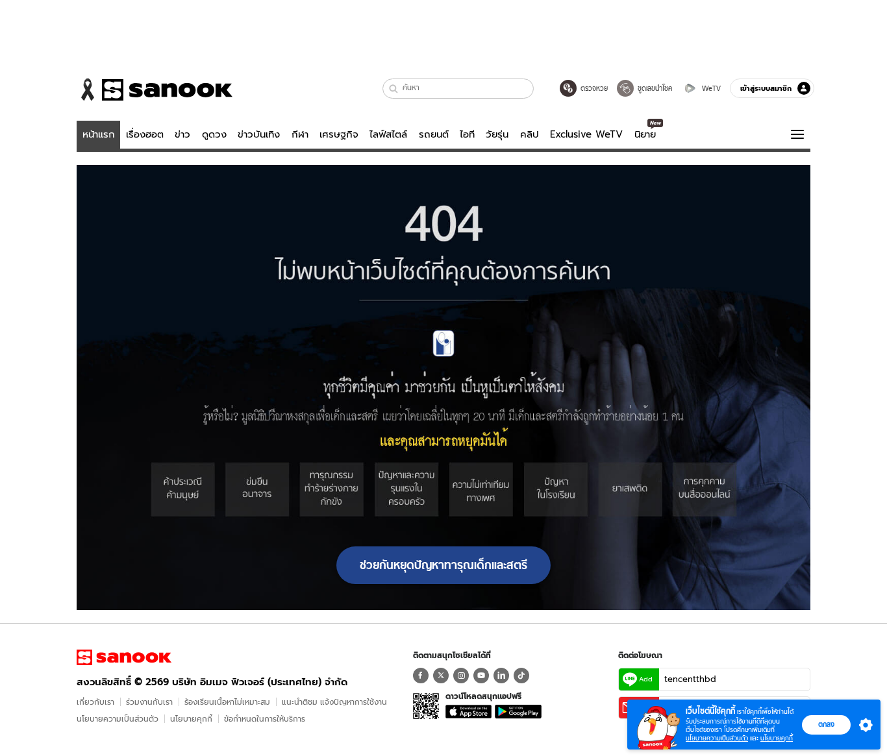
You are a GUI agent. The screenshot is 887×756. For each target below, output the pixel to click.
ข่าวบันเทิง (259, 134)
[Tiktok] (521, 675)
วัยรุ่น (497, 134)
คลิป (529, 134)
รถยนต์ (434, 134)
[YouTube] (481, 675)
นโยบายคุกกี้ (191, 718)
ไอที (467, 134)
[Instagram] (461, 675)
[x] (441, 675)
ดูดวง (214, 134)
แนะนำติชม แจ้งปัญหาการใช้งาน (334, 701)
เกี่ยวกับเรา (95, 701)
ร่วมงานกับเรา (149, 701)
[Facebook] (421, 675)
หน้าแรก (98, 134)
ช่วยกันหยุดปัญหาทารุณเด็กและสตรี (443, 565)
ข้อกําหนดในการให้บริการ (264, 718)
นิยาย (645, 134)
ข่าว (182, 134)
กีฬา (300, 134)
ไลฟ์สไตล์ (388, 134)
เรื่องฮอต (145, 134)
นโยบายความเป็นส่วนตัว (117, 718)
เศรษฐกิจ (338, 134)
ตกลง (826, 724)
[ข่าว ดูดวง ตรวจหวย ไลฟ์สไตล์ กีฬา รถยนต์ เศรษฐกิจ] (154, 89)
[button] (394, 88)
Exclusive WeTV (586, 134)
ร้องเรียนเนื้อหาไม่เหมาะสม (227, 701)
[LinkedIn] (501, 675)
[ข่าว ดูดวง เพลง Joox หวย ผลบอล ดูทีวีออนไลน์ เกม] (124, 657)
